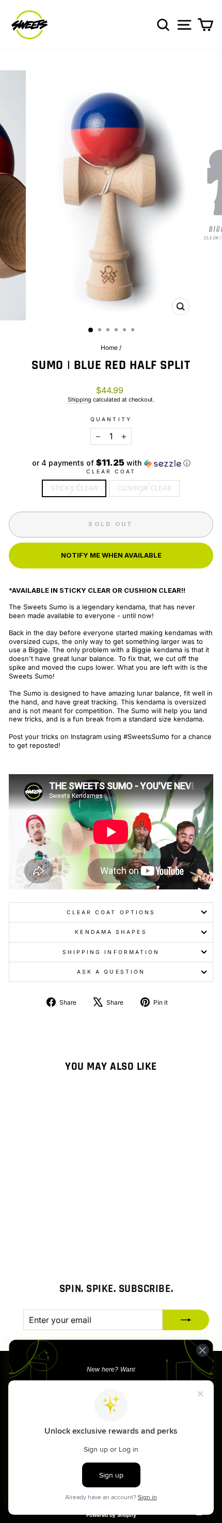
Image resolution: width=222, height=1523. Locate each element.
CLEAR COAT (111, 471)
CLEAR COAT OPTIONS (111, 912)
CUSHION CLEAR (144, 488)
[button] (111, 463)
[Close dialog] (202, 1350)
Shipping (79, 399)
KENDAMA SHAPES (111, 932)
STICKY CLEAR (74, 488)
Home (109, 347)
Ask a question (111, 971)
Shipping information (111, 952)
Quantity (111, 419)
